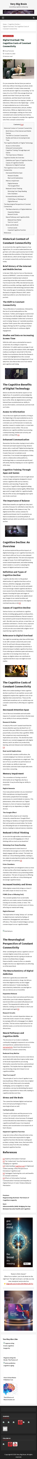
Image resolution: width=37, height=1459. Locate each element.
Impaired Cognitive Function (17, 230)
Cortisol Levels (12, 228)
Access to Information (13, 146)
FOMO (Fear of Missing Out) (17, 199)
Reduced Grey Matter (14, 220)
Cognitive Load (20, 1166)
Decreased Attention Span (14, 173)
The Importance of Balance (14, 155)
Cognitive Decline (8, 36)
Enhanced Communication (14, 148)
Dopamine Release (14, 212)
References (7, 233)
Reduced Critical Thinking (14, 188)
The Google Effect (14, 186)
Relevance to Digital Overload (15, 165)
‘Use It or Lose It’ (13, 222)
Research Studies (13, 175)
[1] (18, 435)
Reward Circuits (13, 214)
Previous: (16, 1197)
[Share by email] (5, 1429)
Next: (16, 1206)
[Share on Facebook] (5, 1424)
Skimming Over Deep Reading (17, 191)
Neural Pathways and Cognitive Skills (17, 217)
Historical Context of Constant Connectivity (18, 128)
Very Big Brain (18, 4)
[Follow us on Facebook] (5, 1446)
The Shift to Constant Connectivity (17, 135)
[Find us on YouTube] (15, 1444)
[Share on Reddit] (15, 1424)
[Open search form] (33, 18)
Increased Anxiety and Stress (15, 196)
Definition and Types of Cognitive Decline (19, 160)
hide (22, 124)
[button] (3, 18)
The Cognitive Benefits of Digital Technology (18, 143)
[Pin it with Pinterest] (20, 1422)
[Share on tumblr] (30, 1424)
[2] (20, 603)
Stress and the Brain (12, 225)
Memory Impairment (12, 181)
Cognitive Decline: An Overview (14, 157)
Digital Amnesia (13, 183)
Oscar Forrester (9, 51)
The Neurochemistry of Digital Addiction (19, 209)
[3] (4, 747)
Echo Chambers (13, 193)
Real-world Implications (15, 178)
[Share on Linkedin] (25, 1424)
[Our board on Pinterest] (10, 1444)
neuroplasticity (8, 1047)
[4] (21, 860)
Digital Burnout (13, 201)
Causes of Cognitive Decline (15, 163)
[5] (18, 1009)
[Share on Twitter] (10, 1424)
